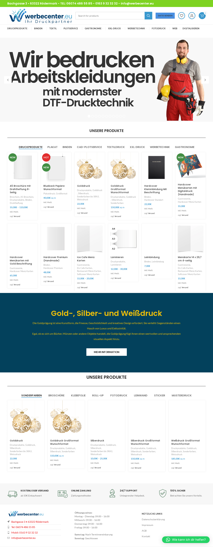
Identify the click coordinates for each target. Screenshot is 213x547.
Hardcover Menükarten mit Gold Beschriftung (21, 260)
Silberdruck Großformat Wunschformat (145, 442)
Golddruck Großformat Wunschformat (120, 189)
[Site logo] (39, 15)
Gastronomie (184, 198)
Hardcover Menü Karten (189, 202)
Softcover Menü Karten (88, 274)
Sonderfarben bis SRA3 (88, 196)
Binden (28, 200)
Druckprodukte (17, 200)
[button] (186, 539)
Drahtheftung (16, 203)
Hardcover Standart (153, 200)
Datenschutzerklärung (153, 519)
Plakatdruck (49, 193)
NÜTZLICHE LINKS (152, 513)
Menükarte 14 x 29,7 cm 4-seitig (190, 259)
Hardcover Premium (53, 268)
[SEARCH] (148, 15)
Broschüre (14, 197)
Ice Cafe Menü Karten (86, 259)
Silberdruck (83, 193)
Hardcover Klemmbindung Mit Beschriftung (155, 189)
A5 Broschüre (26, 197)
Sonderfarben (117, 203)
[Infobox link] (30, 494)
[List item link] (34, 532)
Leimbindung (152, 257)
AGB (144, 530)
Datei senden (165, 15)
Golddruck (83, 186)
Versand (17, 216)
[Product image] (22, 167)
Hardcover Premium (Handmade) (55, 259)
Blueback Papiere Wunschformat (54, 187)
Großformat (61, 193)
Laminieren (117, 257)
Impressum (147, 525)
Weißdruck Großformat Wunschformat (185, 442)
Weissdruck (82, 199)
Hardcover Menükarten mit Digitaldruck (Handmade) (187, 189)
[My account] (192, 15)
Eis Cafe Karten (84, 268)
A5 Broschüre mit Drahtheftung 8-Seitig (20, 189)
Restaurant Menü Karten (89, 271)
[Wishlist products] (181, 15)
